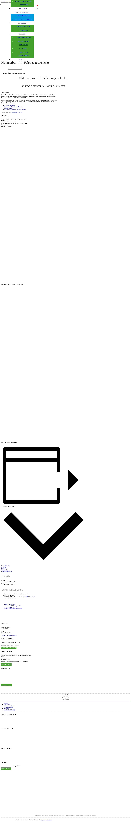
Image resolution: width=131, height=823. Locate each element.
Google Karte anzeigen (29, 596)
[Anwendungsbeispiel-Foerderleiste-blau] (65, 813)
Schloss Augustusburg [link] (9, 105)
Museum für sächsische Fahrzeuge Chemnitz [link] (15, 109)
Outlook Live (4, 569)
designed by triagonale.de (46, 819)
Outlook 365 (4, 568)
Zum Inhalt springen (6, 2)
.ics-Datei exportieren (6, 571)
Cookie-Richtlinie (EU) (9, 710)
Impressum (6, 708)
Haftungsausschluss (8, 707)
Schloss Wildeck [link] (8, 108)
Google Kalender (5, 565)
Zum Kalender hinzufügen (8, 506)
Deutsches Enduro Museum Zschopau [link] (13, 106)
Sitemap (6, 703)
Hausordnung (7, 704)
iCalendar (3, 567)
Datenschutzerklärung (9, 705)
